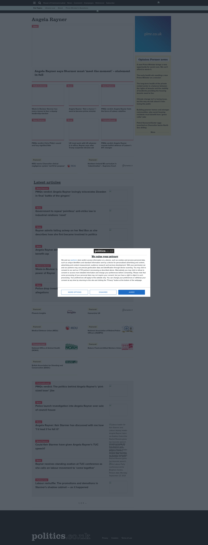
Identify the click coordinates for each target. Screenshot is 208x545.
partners (74, 260)
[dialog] (104, 272)
